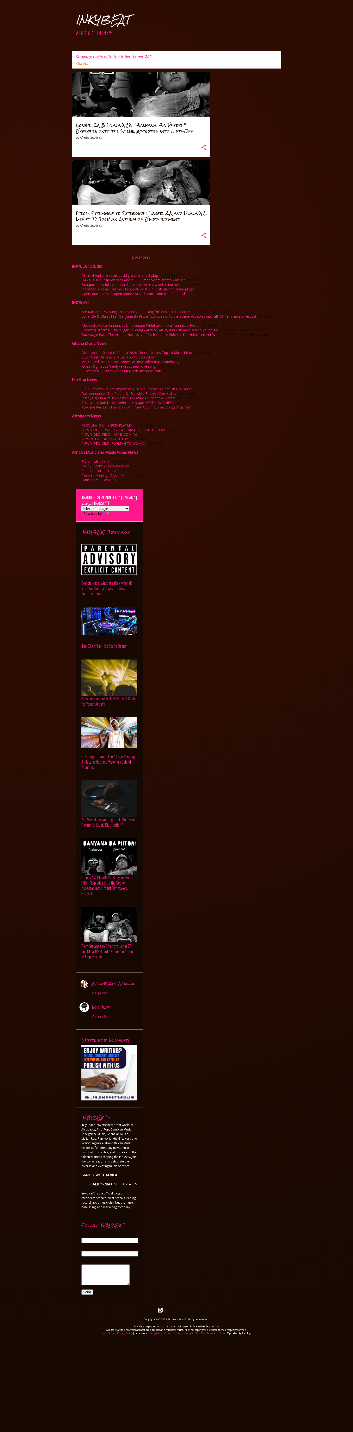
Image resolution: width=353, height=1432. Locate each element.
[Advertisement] (176, 1371)
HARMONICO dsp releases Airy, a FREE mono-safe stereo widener (133, 280)
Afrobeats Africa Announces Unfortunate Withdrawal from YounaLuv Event (140, 325)
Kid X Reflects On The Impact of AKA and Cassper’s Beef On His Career (137, 389)
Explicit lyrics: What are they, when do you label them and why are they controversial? (107, 588)
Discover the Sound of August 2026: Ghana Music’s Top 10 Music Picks (137, 352)
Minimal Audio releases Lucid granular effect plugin (121, 275)
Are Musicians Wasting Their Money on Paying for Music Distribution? (136, 311)
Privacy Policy (124, 1333)
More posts (141, 258)
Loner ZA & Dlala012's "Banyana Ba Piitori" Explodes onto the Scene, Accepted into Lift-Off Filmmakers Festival (169, 316)
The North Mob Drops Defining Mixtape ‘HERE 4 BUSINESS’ (128, 402)
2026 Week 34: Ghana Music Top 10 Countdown (119, 357)
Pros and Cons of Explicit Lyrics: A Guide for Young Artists (108, 701)
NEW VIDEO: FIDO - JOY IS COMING (110, 434)
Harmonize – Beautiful (99, 479)
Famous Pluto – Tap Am (101, 470)
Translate (118, 514)
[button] (204, 147)
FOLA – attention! (95, 461)
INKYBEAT (103, 20)
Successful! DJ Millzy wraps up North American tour (121, 371)
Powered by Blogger (179, 1310)
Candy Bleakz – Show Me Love (106, 466)
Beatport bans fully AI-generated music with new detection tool (131, 284)
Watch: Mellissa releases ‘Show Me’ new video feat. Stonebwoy (130, 361)
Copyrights (156, 1333)
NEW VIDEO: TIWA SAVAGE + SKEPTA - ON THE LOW (123, 429)
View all (82, 64)
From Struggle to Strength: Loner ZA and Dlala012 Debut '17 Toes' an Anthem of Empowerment (108, 951)
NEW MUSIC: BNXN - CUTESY (105, 439)
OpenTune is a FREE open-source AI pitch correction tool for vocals (134, 293)
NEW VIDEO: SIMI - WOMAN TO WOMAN (114, 443)
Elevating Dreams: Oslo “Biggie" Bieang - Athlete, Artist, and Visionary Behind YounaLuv (150, 330)
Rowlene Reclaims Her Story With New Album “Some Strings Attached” (136, 407)
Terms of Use (108, 1333)
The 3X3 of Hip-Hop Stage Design (104, 646)
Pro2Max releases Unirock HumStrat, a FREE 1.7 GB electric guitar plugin (138, 289)
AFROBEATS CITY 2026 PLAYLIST (108, 425)
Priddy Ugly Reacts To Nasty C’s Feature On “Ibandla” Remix (128, 398)
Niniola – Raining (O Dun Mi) (104, 475)
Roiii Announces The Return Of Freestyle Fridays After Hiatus (129, 393)
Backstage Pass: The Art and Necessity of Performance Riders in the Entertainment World (151, 334)
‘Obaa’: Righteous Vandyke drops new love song (119, 366)
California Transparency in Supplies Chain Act (190, 1333)
